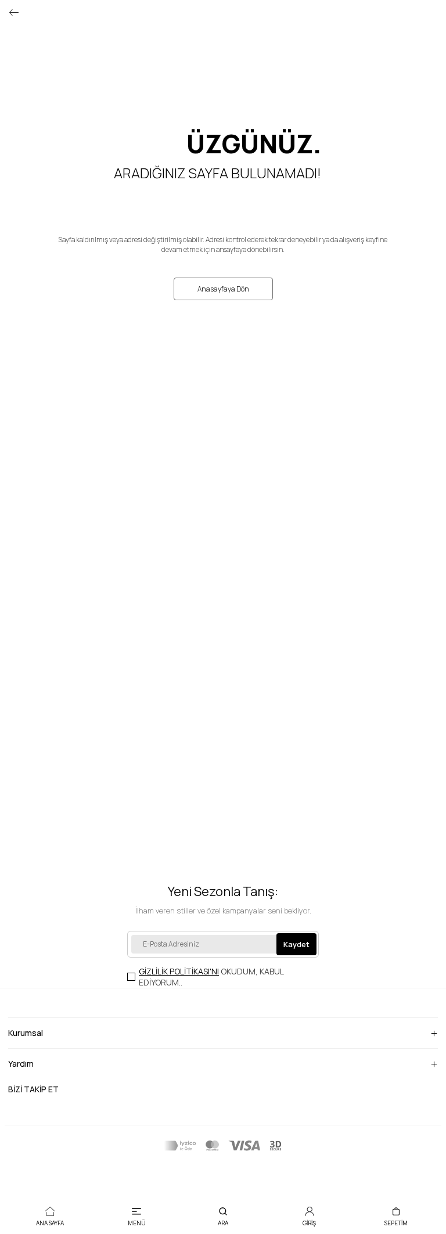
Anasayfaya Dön (223, 289)
